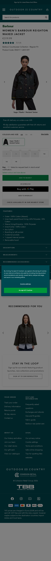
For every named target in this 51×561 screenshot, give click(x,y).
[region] (25, 280)
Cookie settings (25, 284)
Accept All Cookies (25, 290)
